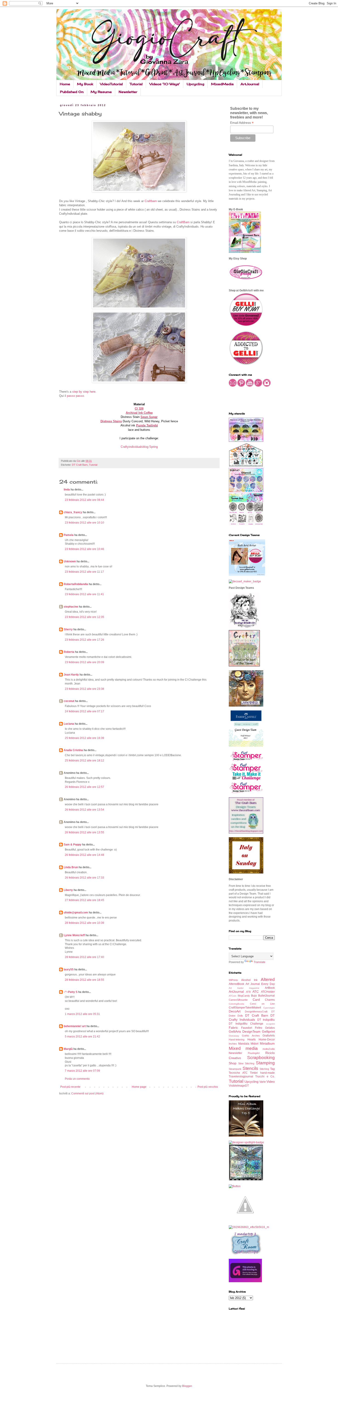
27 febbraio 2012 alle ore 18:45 (84, 900)
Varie (262, 1081)
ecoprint (270, 1024)
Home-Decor (267, 1039)
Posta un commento (77, 1078)
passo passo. (76, 395)
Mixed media (243, 1048)
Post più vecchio (208, 1086)
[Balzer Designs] (235, 1186)
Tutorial (136, 84)
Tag (272, 1069)
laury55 (69, 969)
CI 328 (139, 408)
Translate (259, 962)
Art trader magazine (244, 988)
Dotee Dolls (236, 1015)
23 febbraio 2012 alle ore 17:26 (84, 639)
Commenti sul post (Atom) (87, 1093)
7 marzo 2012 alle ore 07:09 (82, 1070)
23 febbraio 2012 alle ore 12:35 (84, 617)
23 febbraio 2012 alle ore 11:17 (84, 571)
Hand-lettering (236, 1039)
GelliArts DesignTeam (245, 1031)
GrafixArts (269, 1035)
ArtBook (270, 987)
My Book (85, 84)
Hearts (251, 1039)
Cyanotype (269, 1007)
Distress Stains (111, 421)
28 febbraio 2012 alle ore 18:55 (84, 979)
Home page (139, 1086)
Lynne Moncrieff (74, 935)
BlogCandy (244, 995)
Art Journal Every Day (260, 984)
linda (67, 489)
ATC (255, 991)
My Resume (101, 92)
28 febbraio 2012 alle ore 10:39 (84, 922)
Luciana (69, 723)
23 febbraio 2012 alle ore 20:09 (84, 662)
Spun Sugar (149, 417)
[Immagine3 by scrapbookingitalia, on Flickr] (249, 1227)
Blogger (187, 1386)
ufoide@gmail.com (76, 912)
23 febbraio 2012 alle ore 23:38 (84, 688)
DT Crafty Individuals (252, 1017)
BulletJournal (266, 995)
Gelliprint (268, 1031)
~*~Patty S (70, 992)
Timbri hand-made (262, 1072)
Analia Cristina (73, 750)
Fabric (233, 1027)
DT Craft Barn (80, 464)
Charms (270, 999)
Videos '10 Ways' (164, 84)
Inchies (233, 1043)
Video (270, 1081)
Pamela (69, 535)
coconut (69, 701)
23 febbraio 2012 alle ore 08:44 (84, 500)
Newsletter (128, 92)
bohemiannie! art (75, 1026)
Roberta (69, 652)
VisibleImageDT (239, 1085)
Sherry (68, 629)
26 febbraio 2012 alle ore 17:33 (84, 877)
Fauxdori (246, 1027)
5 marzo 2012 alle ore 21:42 (82, 1036)
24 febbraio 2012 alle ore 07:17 (84, 711)
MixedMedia (222, 84)
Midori (254, 1043)
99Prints (233, 980)
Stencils (250, 1068)
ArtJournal (250, 84)
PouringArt (254, 1053)
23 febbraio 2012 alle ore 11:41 (84, 594)
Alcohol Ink (249, 980)
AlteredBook (236, 984)
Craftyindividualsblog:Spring (139, 446)
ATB (248, 991)
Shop (232, 1063)
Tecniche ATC (238, 1072)
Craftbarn (151, 201)
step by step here (83, 391)
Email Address (242, 123)
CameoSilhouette (238, 999)
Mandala (243, 1043)
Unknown (70, 561)
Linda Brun (71, 867)
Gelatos (270, 1027)
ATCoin (232, 996)
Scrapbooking (261, 1057)
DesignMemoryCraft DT (260, 1011)
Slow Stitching (246, 1063)
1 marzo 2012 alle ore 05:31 (82, 1014)
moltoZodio (269, 1049)
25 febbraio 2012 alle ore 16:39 (84, 738)
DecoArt (235, 1011)
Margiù (68, 1049)
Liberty (68, 890)
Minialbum (267, 1043)
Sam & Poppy (72, 844)
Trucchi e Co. (265, 1076)
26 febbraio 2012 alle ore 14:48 (84, 855)
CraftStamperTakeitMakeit (245, 1007)
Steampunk (235, 1069)
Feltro (258, 1027)
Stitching (264, 1069)
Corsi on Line (262, 1003)
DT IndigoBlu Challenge (246, 1023)
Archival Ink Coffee (139, 412)
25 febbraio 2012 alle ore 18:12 (84, 760)
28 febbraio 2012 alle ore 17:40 (84, 957)
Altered (268, 979)
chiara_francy (73, 512)
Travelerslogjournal (241, 1076)
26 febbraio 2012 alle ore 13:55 (84, 832)
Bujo (254, 995)
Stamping (265, 1062)
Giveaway (234, 1035)
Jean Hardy (71, 674)
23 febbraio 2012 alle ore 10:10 (84, 522)
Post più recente (70, 1086)
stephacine (71, 606)
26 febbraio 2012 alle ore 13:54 (84, 809)
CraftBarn (183, 222)
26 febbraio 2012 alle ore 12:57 (84, 787)
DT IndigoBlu (266, 1019)
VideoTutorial (111, 84)
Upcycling (195, 84)
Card (256, 999)
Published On (72, 92)
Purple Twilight (147, 425)
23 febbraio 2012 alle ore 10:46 (84, 549)
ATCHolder (268, 991)
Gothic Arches (251, 1035)
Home (65, 84)
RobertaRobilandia (76, 584)
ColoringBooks (236, 1004)
